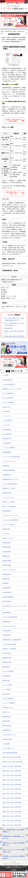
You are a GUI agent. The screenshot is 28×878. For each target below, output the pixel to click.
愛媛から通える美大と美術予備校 (11, 825)
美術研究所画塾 (6, 565)
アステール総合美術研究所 (9, 617)
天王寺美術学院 (6, 653)
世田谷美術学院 (6, 601)
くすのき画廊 (6, 743)
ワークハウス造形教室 (8, 447)
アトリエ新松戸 (6, 689)
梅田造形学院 (6, 721)
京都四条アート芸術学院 (9, 648)
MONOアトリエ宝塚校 (8, 502)
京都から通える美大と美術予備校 (14, 336)
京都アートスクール (8, 538)
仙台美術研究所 (6, 630)
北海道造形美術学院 (8, 597)
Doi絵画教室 (5, 465)
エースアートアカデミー (9, 569)
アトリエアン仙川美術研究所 (10, 520)
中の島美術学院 (6, 429)
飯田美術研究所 (6, 725)
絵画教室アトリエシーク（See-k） (12, 388)
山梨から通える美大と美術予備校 (11, 789)
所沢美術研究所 (6, 587)
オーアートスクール (8, 497)
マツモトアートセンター (9, 626)
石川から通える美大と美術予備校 (11, 798)
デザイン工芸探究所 (8, 397)
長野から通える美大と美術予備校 (11, 784)
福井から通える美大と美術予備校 (11, 793)
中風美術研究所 (6, 621)
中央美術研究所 (6, 676)
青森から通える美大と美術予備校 (11, 811)
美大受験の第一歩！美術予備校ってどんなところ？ (13, 837)
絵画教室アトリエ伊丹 (8, 488)
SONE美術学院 (6, 542)
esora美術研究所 (7, 592)
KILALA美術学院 (7, 434)
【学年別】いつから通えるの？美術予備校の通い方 (13, 857)
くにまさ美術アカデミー (9, 734)
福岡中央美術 (6, 680)
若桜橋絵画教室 (6, 452)
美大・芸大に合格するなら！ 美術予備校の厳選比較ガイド (16, 1)
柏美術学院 (5, 583)
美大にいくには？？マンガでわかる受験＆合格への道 (13, 850)
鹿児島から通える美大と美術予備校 (12, 761)
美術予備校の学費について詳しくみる (13, 193)
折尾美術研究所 (6, 574)
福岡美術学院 (6, 578)
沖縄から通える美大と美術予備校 (11, 757)
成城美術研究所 (6, 511)
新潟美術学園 (6, 529)
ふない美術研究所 (7, 420)
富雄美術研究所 (6, 716)
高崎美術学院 (6, 556)
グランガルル (6, 533)
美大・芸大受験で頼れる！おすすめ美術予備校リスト (13, 830)
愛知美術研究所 (6, 547)
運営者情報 (14, 869)
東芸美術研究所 (6, 662)
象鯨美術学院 (8, 328)
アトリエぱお (6, 425)
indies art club (6, 407)
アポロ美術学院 (6, 443)
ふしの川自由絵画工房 (8, 384)
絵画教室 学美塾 (6, 657)
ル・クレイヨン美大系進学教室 (11, 456)
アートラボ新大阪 (7, 685)
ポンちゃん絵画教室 (8, 402)
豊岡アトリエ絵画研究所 (9, 506)
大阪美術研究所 (6, 551)
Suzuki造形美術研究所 (8, 470)
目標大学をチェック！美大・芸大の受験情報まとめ (13, 844)
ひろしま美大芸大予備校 (9, 644)
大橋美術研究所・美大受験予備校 (11, 639)
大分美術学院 (6, 411)
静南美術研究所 (6, 612)
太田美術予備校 (6, 560)
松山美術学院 (6, 694)
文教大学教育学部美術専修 (9, 752)
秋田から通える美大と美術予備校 (11, 816)
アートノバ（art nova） (8, 524)
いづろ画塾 (5, 375)
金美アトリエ (6, 712)
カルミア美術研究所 (8, 698)
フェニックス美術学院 (8, 703)
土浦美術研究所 (6, 635)
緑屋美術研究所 (6, 730)
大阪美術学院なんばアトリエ (10, 479)
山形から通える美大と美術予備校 (11, 802)
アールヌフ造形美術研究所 (9, 483)
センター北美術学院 (8, 671)
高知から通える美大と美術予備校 (11, 820)
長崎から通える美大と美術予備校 (11, 780)
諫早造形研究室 (6, 438)
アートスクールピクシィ (9, 461)
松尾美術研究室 (6, 492)
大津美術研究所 (6, 474)
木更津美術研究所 (7, 739)
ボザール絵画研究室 (8, 393)
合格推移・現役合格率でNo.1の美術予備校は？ (13, 120)
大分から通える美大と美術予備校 (11, 775)
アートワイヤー (6, 416)
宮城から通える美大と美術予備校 (11, 807)
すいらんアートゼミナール (9, 515)
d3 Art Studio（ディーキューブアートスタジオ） (14, 607)
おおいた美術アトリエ (8, 748)
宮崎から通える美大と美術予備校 (11, 771)
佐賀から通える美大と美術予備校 (11, 766)
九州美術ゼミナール (8, 707)
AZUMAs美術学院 (7, 379)
